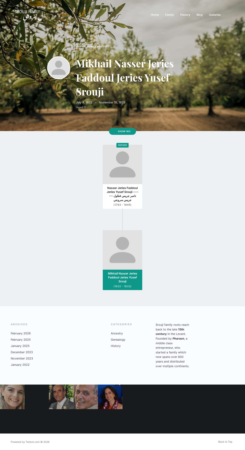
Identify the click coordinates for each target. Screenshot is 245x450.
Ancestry (117, 333)
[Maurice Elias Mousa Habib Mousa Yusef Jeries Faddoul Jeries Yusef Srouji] (61, 397)
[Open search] (230, 14)
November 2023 (22, 358)
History (116, 346)
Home (79, 46)
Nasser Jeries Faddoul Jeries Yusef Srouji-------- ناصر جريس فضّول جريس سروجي (122, 194)
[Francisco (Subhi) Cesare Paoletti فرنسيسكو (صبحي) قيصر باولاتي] (12, 421)
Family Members (98, 46)
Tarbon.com (33, 441)
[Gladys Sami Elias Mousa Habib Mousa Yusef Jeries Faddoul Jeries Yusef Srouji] (208, 421)
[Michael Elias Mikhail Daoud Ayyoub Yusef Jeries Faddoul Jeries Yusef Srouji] (86, 421)
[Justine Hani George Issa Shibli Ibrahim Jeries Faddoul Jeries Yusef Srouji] (110, 397)
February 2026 (21, 333)
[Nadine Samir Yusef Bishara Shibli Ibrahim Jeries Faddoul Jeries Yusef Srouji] (61, 421)
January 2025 (20, 346)
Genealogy (118, 339)
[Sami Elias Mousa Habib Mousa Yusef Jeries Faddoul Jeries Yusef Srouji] (208, 397)
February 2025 (21, 339)
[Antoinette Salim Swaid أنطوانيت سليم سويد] (110, 421)
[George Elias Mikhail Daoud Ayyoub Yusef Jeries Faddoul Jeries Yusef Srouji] (86, 397)
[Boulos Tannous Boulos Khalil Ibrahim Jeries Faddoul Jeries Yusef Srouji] (183, 421)
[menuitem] (155, 14)
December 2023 (22, 352)
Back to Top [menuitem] (225, 441)
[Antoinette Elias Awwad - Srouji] (159, 421)
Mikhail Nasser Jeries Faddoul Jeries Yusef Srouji (122, 277)
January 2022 (20, 364)
